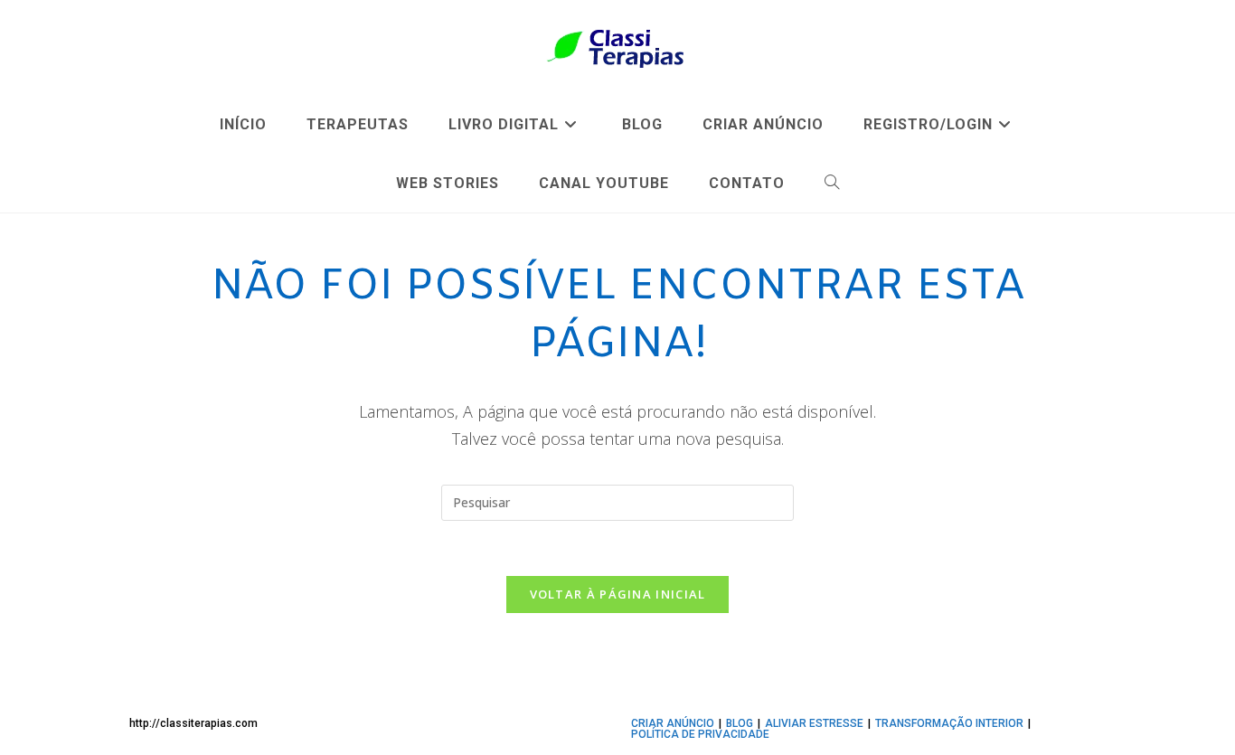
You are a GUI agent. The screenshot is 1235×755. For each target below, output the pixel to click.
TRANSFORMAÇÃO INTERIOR (949, 723)
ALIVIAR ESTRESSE (814, 723)
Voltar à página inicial (618, 594)
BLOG (739, 723)
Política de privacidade (700, 734)
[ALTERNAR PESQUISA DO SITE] (832, 183)
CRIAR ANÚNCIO (672, 723)
